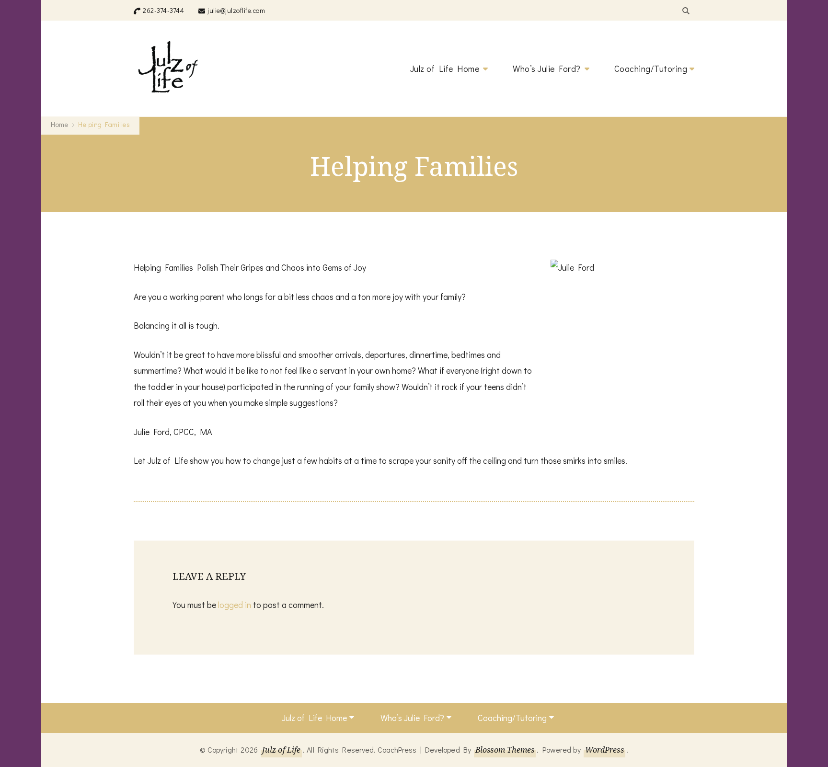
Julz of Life (281, 749)
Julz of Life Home (445, 68)
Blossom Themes (504, 749)
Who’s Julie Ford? (547, 68)
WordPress (604, 749)
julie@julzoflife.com (236, 10)
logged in (234, 604)
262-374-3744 (163, 10)
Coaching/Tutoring (651, 68)
